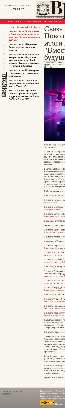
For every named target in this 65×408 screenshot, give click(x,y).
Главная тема (15, 21)
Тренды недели (33, 21)
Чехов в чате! (50, 202)
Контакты (7, 393)
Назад (11, 27)
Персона (47, 21)
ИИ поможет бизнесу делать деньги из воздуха (23, 47)
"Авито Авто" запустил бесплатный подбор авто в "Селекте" (24, 83)
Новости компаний (12, 391)
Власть (57, 21)
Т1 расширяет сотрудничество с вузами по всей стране (24, 73)
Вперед (36, 27)
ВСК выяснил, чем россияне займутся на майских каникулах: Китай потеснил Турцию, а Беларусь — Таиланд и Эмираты (24, 60)
